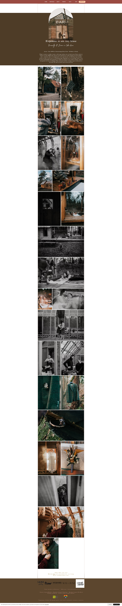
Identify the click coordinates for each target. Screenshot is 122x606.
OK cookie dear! (116, 604)
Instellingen (110, 604)
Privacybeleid (47, 604)
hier (54, 574)
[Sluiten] (120, 604)
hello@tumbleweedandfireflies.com (74, 589)
